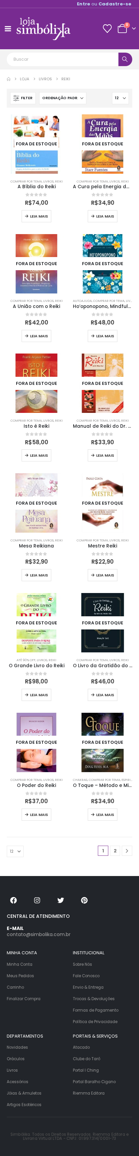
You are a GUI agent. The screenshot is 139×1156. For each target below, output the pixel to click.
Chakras (80, 780)
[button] (23, 98)
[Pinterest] (84, 900)
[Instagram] (37, 900)
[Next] (127, 851)
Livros (48, 181)
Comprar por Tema (26, 181)
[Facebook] (13, 900)
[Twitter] (60, 900)
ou (104, 4)
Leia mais (39, 216)
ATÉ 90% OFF (26, 660)
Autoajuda (82, 301)
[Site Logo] (44, 28)
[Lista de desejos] (107, 28)
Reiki (59, 181)
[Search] (125, 59)
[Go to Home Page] (8, 79)
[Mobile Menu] (7, 28)
